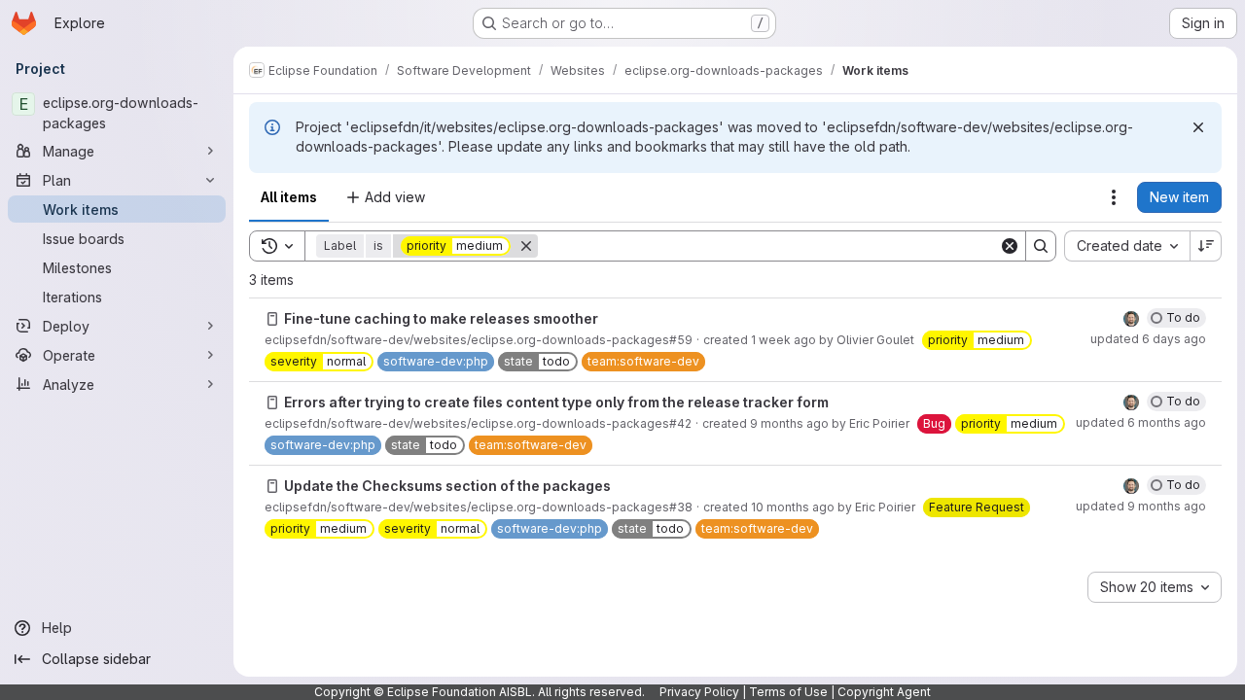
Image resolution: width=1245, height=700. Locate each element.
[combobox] (1127, 246)
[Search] (1040, 246)
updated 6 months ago (1141, 422)
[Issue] (272, 319)
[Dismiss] (1198, 127)
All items (289, 197)
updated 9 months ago (1141, 506)
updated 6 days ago (1148, 339)
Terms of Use (788, 691)
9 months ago (789, 423)
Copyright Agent (884, 691)
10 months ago (793, 507)
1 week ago (783, 339)
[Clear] (1009, 246)
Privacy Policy (699, 691)
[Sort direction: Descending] (1206, 246)
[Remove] (526, 246)
